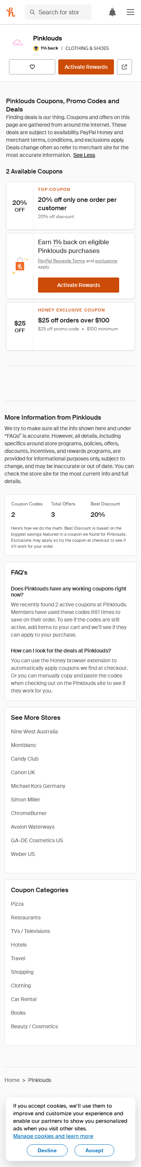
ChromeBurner (29, 813)
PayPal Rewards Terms (61, 261)
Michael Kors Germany (38, 786)
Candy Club (24, 758)
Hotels (19, 944)
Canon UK (23, 772)
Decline (47, 1150)
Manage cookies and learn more (53, 1136)
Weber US (23, 854)
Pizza (17, 903)
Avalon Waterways (33, 826)
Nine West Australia (34, 731)
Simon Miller (25, 799)
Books (18, 1012)
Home (12, 1080)
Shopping (22, 972)
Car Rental (23, 999)
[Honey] (11, 12)
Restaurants (26, 917)
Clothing (21, 985)
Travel (18, 958)
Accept (94, 1150)
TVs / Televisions (30, 931)
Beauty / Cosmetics (34, 1026)
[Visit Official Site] (124, 66)
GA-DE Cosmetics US (37, 840)
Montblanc (23, 745)
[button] (130, 12)
